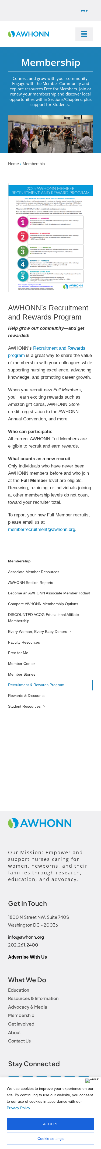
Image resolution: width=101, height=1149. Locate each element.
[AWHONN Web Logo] (28, 33)
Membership (19, 561)
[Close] (92, 1081)
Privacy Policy (18, 1108)
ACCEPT (50, 1124)
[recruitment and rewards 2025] (50, 185)
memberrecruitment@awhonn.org (41, 529)
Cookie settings (50, 1138)
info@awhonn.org (26, 937)
